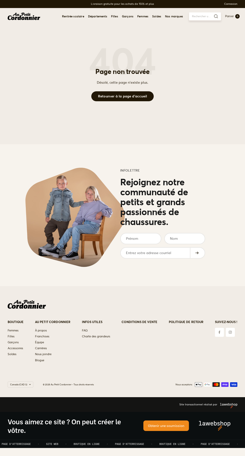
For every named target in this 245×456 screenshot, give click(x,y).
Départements (97, 16)
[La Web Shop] (227, 404)
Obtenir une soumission (166, 426)
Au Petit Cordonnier (53, 322)
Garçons (127, 16)
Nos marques (174, 16)
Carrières (41, 348)
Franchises (42, 336)
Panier (231, 16)
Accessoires (15, 348)
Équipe (39, 342)
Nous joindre (43, 354)
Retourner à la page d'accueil (122, 96)
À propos (41, 330)
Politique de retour (186, 322)
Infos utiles (92, 322)
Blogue (39, 360)
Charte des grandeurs (96, 336)
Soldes (156, 16)
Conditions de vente (139, 322)
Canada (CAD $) (18, 384)
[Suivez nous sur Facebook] (219, 332)
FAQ (85, 330)
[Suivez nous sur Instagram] (230, 332)
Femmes (142, 16)
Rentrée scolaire (73, 16)
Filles (114, 16)
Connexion (230, 4)
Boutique (16, 322)
